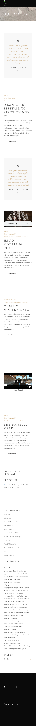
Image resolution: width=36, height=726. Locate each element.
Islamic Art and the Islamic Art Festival (15, 610)
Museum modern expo (17, 308)
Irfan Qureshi (8, 601)
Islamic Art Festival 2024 (11, 537)
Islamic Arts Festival (25, 635)
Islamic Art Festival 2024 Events (13, 624)
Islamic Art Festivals (10, 629)
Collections (7, 518)
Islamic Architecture (21, 604)
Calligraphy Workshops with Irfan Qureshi (16, 587)
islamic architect (9, 604)
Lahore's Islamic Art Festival (12, 643)
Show (5, 101)
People (5, 540)
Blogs (5, 514)
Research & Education (21, 237)
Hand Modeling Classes (13, 244)
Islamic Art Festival (10, 533)
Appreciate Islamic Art (10, 574)
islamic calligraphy (9, 637)
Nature (21, 646)
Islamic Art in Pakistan (10, 635)
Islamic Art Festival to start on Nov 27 (17, 110)
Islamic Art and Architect (18, 607)
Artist (16, 576)
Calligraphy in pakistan (11, 585)
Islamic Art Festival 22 (22, 612)
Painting (26, 646)
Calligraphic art (8, 579)
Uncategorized (8, 555)
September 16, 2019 (9, 234)
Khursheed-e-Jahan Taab (11, 640)
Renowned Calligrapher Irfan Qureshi (15, 648)
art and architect (9, 576)
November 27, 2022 (9, 98)
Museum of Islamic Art (10, 646)
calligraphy (17, 579)
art (26, 574)
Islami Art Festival (18, 601)
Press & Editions (9, 237)
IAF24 (20, 590)
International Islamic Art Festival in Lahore (17, 599)
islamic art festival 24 (10, 618)
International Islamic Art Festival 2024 (15, 596)
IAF (16, 590)
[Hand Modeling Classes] (18, 219)
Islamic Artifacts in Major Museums (14, 632)
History (11, 590)
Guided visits (8, 529)
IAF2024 (25, 590)
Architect (21, 574)
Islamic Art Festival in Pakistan (13, 626)
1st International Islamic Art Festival (14, 571)
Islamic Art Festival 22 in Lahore (13, 615)
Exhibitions (7, 525)
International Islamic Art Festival (13, 593)
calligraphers (23, 576)
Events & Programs (9, 522)
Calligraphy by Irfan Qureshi (12, 582)
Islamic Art (7, 607)
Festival (6, 590)
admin (6, 95)
